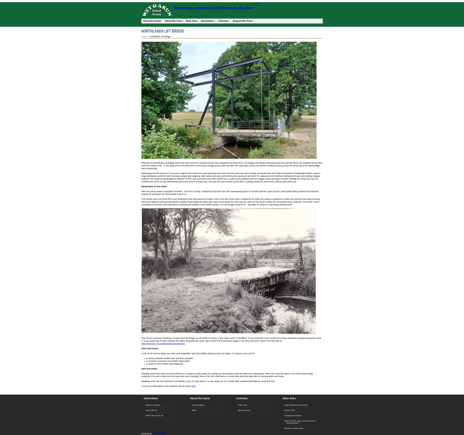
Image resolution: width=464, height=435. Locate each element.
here (193, 386)
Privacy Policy (290, 410)
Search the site (151, 410)
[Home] (157, 11)
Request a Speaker (153, 405)
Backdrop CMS (158, 434)
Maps (194, 410)
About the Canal (152, 21)
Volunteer (223, 21)
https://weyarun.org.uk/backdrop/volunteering (163, 343)
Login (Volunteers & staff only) (296, 405)
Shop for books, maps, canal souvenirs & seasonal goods (300, 422)
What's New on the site (154, 415)
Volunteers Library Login (294, 428)
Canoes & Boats (198, 405)
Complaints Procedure (293, 415)
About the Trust (173, 21)
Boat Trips (191, 21)
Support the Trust (242, 21)
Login (256, 3)
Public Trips (243, 405)
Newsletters (207, 21)
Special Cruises (244, 410)
